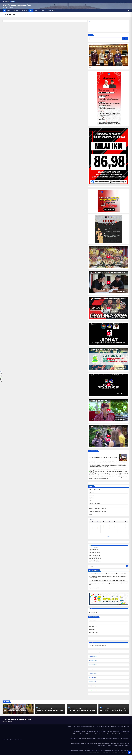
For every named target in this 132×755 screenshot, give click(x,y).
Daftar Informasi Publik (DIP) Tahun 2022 (77, 743)
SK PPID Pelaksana (88, 733)
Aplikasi (125, 726)
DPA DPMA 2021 (95, 726)
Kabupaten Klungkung (93, 685)
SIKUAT (128, 726)
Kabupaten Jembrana (93, 656)
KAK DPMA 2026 (120, 750)
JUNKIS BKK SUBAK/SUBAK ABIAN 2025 (104, 745)
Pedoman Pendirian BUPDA (74, 738)
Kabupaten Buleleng (93, 660)
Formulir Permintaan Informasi (91, 738)
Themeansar (20, 739)
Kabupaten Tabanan (93, 664)
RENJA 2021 (73, 726)
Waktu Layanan (100, 733)
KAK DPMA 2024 (107, 726)
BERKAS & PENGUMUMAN (94, 489)
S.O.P (79, 736)
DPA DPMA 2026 (126, 750)
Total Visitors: (92, 632)
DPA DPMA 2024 (120, 726)
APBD (36, 10)
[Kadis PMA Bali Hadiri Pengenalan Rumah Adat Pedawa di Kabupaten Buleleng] (123, 457)
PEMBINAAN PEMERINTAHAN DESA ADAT (97, 508)
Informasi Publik (94, 733)
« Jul (108, 536)
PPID (31, 10)
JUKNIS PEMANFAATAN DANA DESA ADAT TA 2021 (92, 750)
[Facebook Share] (1, 372)
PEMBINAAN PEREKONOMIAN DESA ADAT (97, 511)
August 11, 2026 (40, 712)
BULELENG (91, 492)
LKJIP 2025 (108, 752)
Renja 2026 (112, 752)
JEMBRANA (91, 497)
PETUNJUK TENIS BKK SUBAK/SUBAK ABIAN (88, 736)
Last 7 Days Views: (93, 626)
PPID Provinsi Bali (75, 733)
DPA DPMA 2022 (101, 726)
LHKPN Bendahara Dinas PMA (124, 731)
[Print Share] (1, 379)
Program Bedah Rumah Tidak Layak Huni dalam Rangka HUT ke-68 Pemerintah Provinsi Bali (106, 583)
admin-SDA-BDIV (16, 712)
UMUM (90, 514)
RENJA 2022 (78, 726)
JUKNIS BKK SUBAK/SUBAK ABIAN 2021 (103, 736)
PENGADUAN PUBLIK (51, 10)
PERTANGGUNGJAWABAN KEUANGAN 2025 (122, 752)
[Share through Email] (1, 381)
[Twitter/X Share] (1, 374)
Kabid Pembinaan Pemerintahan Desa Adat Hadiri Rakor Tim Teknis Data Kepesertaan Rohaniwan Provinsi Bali (49, 710)
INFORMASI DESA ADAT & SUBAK (20, 10)
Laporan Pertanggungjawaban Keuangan (79, 731)
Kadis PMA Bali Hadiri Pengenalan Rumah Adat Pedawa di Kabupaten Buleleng (104, 457)
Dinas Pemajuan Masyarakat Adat (17, 5)
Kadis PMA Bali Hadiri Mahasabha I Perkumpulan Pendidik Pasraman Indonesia (104, 580)
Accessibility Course (82, 752)
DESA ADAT (91, 495)
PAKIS (90, 500)
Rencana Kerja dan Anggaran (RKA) (86, 726)
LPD (128, 736)
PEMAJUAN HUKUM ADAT (94, 503)
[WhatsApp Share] (1, 377)
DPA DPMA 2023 (113, 726)
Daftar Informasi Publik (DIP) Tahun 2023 (104, 743)
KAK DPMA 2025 (120, 745)
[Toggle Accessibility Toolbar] (129, 752)
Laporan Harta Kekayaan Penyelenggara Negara (93, 731)
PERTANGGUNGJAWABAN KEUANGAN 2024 (76, 750)
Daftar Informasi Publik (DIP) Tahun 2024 (117, 743)
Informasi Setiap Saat (126, 738)
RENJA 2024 (69, 726)
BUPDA (126, 736)
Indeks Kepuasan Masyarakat (72, 736)
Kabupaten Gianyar (92, 677)
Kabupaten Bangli (92, 681)
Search (90, 35)
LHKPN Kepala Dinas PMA (105, 731)
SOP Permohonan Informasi (101, 738)
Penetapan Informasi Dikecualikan (124, 733)
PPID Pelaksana (81, 733)
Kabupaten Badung (92, 673)
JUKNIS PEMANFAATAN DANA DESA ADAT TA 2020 (109, 750)
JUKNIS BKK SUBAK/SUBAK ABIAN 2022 (117, 736)
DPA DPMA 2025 (114, 745)
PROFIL (8, 10)
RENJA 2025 (103, 752)
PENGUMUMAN (127, 745)
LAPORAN (42, 10)
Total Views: (91, 629)
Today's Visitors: (92, 623)
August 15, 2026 (8, 712)
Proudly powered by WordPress (7, 739)
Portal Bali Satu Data (109, 738)
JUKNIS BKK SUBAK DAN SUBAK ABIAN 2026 (93, 752)
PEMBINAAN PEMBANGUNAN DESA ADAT (97, 506)
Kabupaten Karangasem (93, 690)
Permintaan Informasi (82, 738)
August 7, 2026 (72, 712)
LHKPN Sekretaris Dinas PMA (114, 731)
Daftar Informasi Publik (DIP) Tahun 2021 (91, 743)
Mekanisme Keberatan (107, 733)
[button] (126, 10)
